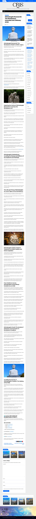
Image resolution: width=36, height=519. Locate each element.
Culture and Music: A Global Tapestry (30, 63)
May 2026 (28, 73)
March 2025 (28, 86)
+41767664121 (12, 431)
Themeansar (14, 517)
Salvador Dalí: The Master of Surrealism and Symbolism (29, 52)
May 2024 (28, 97)
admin (13, 503)
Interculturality (29, 110)
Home (4, 11)
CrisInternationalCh (20, 149)
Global (28, 106)
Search (30, 20)
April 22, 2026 (14, 502)
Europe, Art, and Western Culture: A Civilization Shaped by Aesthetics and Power (29, 40)
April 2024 (28, 99)
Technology (28, 112)
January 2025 (29, 90)
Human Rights (29, 108)
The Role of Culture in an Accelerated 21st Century (29, 35)
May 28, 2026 (6, 502)
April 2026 (28, 75)
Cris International (9, 436)
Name (4, 478)
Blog (18, 7)
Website (4, 485)
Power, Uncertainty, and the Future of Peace (29, 44)
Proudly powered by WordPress (5, 517)
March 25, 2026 (22, 502)
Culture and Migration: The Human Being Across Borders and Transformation (30, 27)
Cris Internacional (10, 424)
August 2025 (29, 82)
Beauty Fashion (29, 54)
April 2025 (28, 84)
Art (31, 498)
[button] (31, 11)
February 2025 (29, 88)
